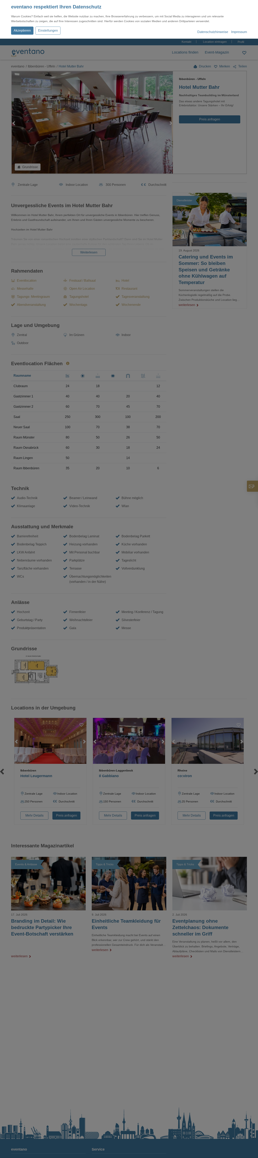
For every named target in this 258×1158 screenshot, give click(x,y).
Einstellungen (48, 30)
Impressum (239, 32)
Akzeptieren (22, 30)
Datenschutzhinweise (212, 32)
